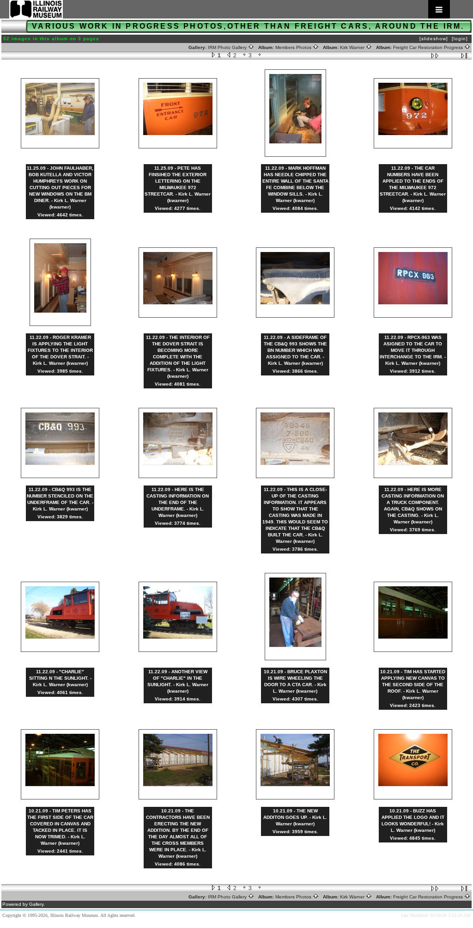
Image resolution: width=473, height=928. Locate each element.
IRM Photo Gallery (228, 47)
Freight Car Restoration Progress (428, 47)
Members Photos (294, 47)
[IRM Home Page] (229, 9)
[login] (460, 38)
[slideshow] (433, 38)
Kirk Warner (353, 47)
